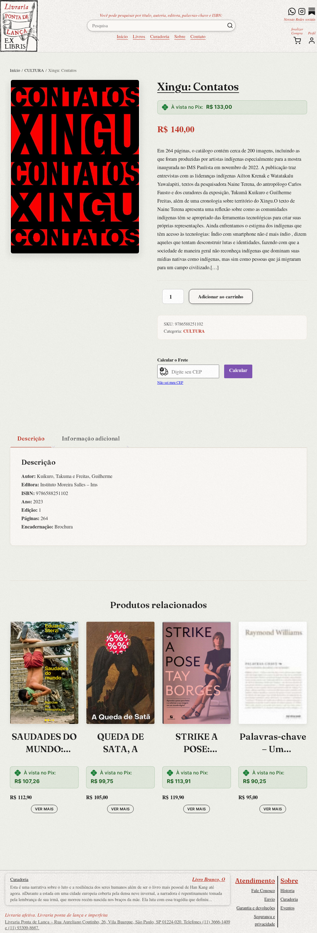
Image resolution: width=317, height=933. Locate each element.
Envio (269, 899)
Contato (198, 36)
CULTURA (34, 70)
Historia (287, 890)
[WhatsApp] (292, 11)
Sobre (179, 36)
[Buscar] (230, 25)
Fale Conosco (263, 890)
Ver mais (44, 809)
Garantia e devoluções (256, 908)
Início (122, 36)
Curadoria (159, 36)
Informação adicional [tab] (91, 438)
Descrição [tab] (31, 438)
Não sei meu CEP (170, 382)
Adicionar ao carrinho (220, 296)
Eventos (287, 908)
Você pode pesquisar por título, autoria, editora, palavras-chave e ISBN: (161, 15)
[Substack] (311, 11)
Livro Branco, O (208, 879)
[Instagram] (302, 11)
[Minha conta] (311, 40)
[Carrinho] (297, 40)
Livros (139, 36)
